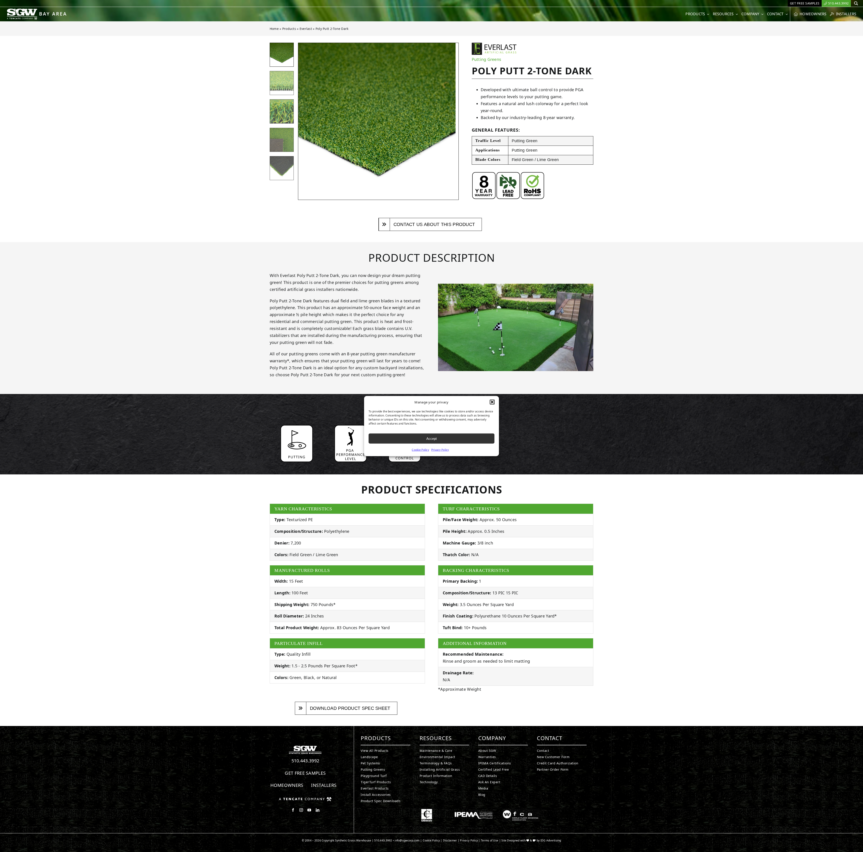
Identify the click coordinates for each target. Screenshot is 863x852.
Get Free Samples (305, 773)
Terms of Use (489, 840)
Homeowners (286, 785)
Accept (431, 438)
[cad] (427, 810)
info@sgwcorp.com (407, 840)
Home (274, 29)
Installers (323, 785)
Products (289, 29)
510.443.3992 (305, 761)
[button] (492, 402)
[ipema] (474, 810)
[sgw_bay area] (38, 10)
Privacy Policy (440, 450)
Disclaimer (450, 840)
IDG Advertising (550, 840)
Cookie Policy (420, 450)
